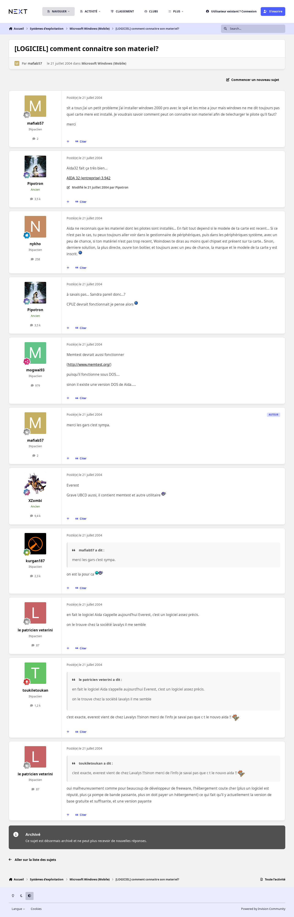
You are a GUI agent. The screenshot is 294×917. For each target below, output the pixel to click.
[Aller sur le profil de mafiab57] (16, 63)
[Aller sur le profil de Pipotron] (35, 166)
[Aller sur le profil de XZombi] (35, 483)
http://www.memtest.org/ (89, 364)
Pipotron (35, 183)
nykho (35, 243)
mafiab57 (35, 63)
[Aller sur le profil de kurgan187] (35, 544)
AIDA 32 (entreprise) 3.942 (88, 178)
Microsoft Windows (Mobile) (104, 63)
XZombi (35, 500)
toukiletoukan (35, 690)
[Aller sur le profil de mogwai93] (35, 353)
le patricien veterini (35, 630)
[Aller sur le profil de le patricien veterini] (35, 613)
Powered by (263, 909)
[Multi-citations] (68, 141)
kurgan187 (35, 561)
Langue (17, 909)
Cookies (36, 909)
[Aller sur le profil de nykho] (35, 227)
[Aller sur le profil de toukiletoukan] (35, 673)
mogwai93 (35, 370)
